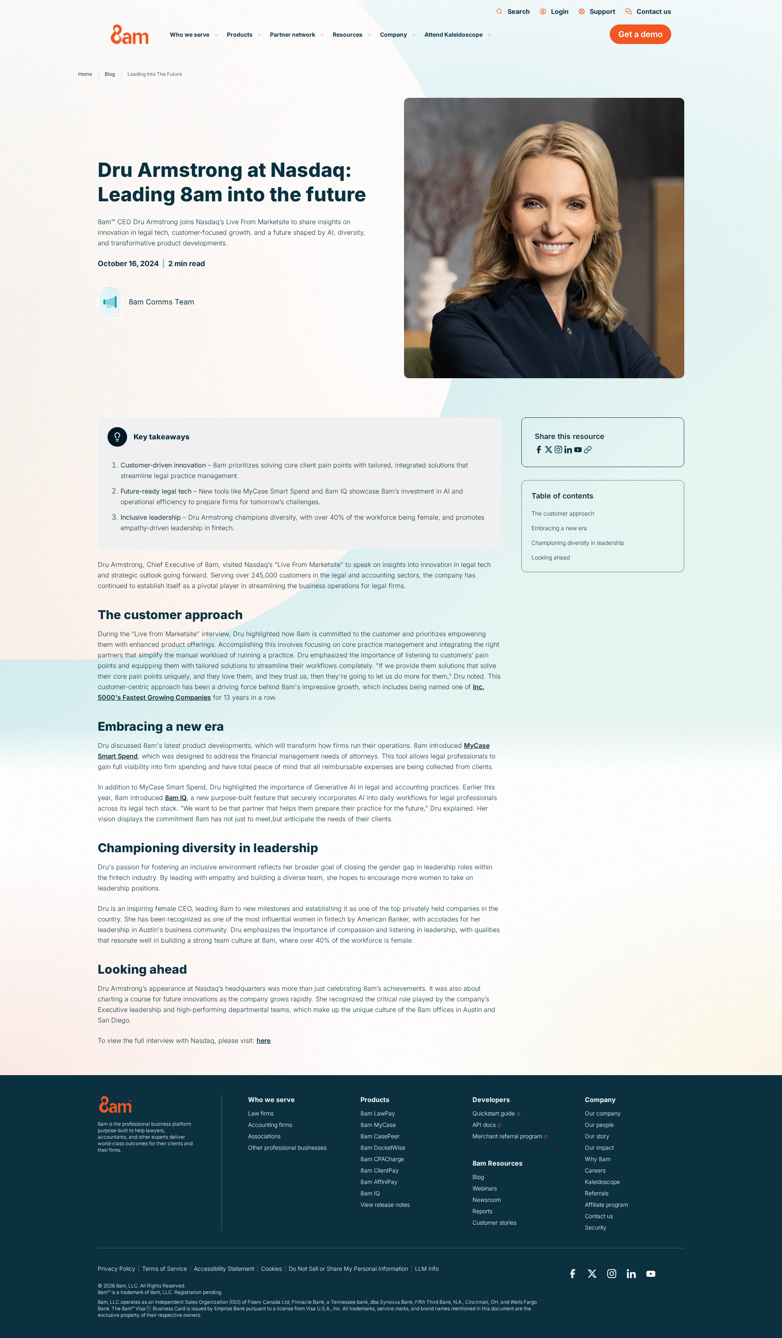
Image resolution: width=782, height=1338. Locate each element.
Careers (595, 1170)
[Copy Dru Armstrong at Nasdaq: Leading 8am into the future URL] (588, 449)
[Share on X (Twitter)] (549, 449)
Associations (264, 1136)
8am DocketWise (382, 1147)
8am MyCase (378, 1124)
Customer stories (494, 1222)
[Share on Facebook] (539, 449)
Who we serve (190, 34)
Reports (482, 1211)
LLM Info (427, 1268)
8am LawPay (377, 1113)
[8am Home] (130, 34)
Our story (597, 1136)
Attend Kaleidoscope (454, 34)
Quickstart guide (493, 1113)
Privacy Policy (116, 1268)
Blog (478, 1176)
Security (595, 1227)
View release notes (385, 1204)
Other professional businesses (287, 1147)
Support (602, 11)
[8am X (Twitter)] (592, 1274)
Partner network (293, 34)
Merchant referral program (507, 1136)
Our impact (599, 1147)
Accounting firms (270, 1124)
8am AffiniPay (379, 1181)
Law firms (261, 1113)
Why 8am (598, 1158)
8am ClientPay (379, 1170)
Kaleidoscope (602, 1181)
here (263, 1040)
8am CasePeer (380, 1136)
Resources (348, 34)
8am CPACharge (382, 1158)
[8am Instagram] (612, 1274)
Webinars (484, 1188)
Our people (599, 1124)
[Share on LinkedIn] (568, 449)
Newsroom (486, 1199)
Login (560, 11)
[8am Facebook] (573, 1274)
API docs (484, 1124)
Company (394, 34)
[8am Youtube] (651, 1274)
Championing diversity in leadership (578, 542)
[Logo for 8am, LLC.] (147, 1104)
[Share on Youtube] (578, 449)
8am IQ (176, 798)
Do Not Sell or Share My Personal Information (348, 1268)
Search (518, 11)
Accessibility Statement (224, 1268)
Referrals (596, 1193)
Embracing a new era (559, 528)
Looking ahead (551, 557)
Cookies (271, 1268)
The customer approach (563, 513)
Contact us (654, 11)
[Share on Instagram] (558, 449)
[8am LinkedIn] (631, 1274)
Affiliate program (606, 1204)
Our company (603, 1113)
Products (240, 34)
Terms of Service (164, 1268)
